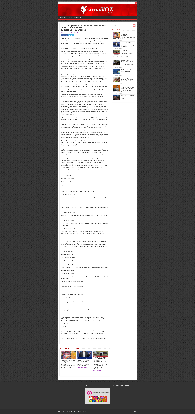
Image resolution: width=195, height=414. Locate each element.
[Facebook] (136, 5)
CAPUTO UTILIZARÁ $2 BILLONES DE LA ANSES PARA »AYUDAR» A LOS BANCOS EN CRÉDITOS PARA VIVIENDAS (83, 363)
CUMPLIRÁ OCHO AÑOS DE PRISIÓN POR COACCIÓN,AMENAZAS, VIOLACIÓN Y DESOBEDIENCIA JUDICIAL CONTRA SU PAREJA (124, 36)
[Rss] (135, 5)
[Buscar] (136, 3)
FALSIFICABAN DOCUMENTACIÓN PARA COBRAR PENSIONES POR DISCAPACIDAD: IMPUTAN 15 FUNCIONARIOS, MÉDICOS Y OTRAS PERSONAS (100, 364)
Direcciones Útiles (87, 3)
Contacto (80, 3)
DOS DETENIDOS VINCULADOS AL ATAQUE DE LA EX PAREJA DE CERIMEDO (128, 97)
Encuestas (95, 3)
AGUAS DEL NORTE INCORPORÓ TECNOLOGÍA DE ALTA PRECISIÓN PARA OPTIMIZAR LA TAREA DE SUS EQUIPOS (123, 63)
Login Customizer (106, 3)
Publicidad (114, 3)
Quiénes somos (121, 3)
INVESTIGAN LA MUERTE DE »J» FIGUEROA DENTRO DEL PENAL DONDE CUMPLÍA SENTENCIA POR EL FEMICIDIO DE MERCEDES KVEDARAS (124, 89)
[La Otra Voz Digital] (97, 10)
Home (99, 3)
